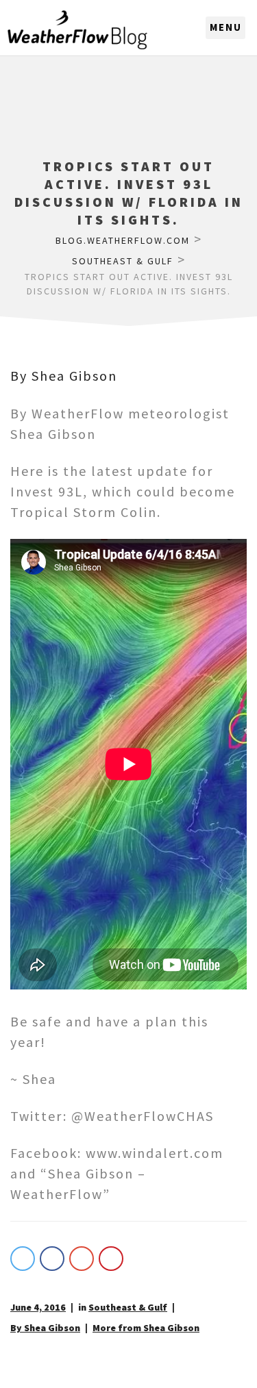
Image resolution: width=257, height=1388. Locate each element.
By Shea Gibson (63, 375)
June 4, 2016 (38, 1307)
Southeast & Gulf (127, 1307)
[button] (225, 28)
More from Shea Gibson (146, 1328)
